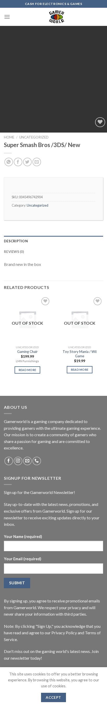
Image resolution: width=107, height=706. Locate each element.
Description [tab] (16, 241)
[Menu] (7, 16)
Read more (27, 370)
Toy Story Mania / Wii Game (80, 354)
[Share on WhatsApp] (8, 162)
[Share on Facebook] (18, 162)
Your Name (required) (23, 536)
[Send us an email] (27, 461)
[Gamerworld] (56, 17)
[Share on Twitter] (27, 162)
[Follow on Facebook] (8, 461)
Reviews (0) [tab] (14, 252)
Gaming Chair (27, 352)
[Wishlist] (100, 122)
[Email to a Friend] (36, 162)
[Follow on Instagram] (18, 461)
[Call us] (36, 461)
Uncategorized (34, 137)
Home (9, 137)
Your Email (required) (22, 559)
